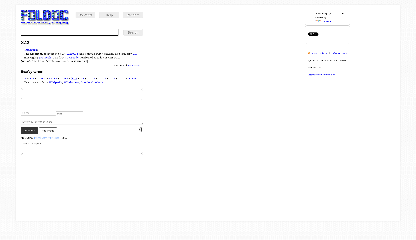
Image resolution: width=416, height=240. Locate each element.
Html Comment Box (47, 137)
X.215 (132, 78)
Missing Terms (339, 53)
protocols (45, 57)
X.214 (121, 78)
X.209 (102, 78)
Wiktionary (71, 82)
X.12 (74, 78)
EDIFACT (72, 53)
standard (31, 49)
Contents (85, 15)
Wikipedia (55, 82)
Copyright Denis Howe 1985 (321, 74)
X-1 (31, 78)
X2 (82, 78)
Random (133, 15)
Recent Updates (319, 53)
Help (109, 15)
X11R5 (53, 78)
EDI (135, 53)
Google (85, 82)
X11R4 (41, 78)
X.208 (91, 78)
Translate (326, 21)
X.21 (112, 78)
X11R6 (64, 78)
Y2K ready (72, 57)
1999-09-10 (134, 65)
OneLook (97, 82)
